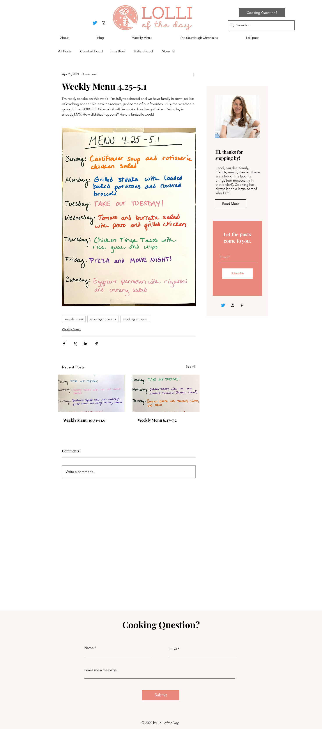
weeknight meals (135, 319)
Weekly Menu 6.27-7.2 (157, 420)
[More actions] (193, 74)
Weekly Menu (71, 329)
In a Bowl (118, 51)
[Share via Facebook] (64, 343)
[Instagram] (232, 305)
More (166, 51)
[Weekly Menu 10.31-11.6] (91, 393)
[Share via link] (96, 343)
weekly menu (74, 319)
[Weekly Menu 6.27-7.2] (166, 393)
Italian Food (143, 51)
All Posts (64, 51)
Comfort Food (91, 51)
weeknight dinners (103, 319)
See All (191, 366)
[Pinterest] (242, 305)
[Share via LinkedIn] (85, 343)
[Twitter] (223, 305)
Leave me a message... (101, 670)
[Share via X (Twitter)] (75, 343)
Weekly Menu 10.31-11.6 (84, 420)
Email (172, 649)
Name (89, 648)
